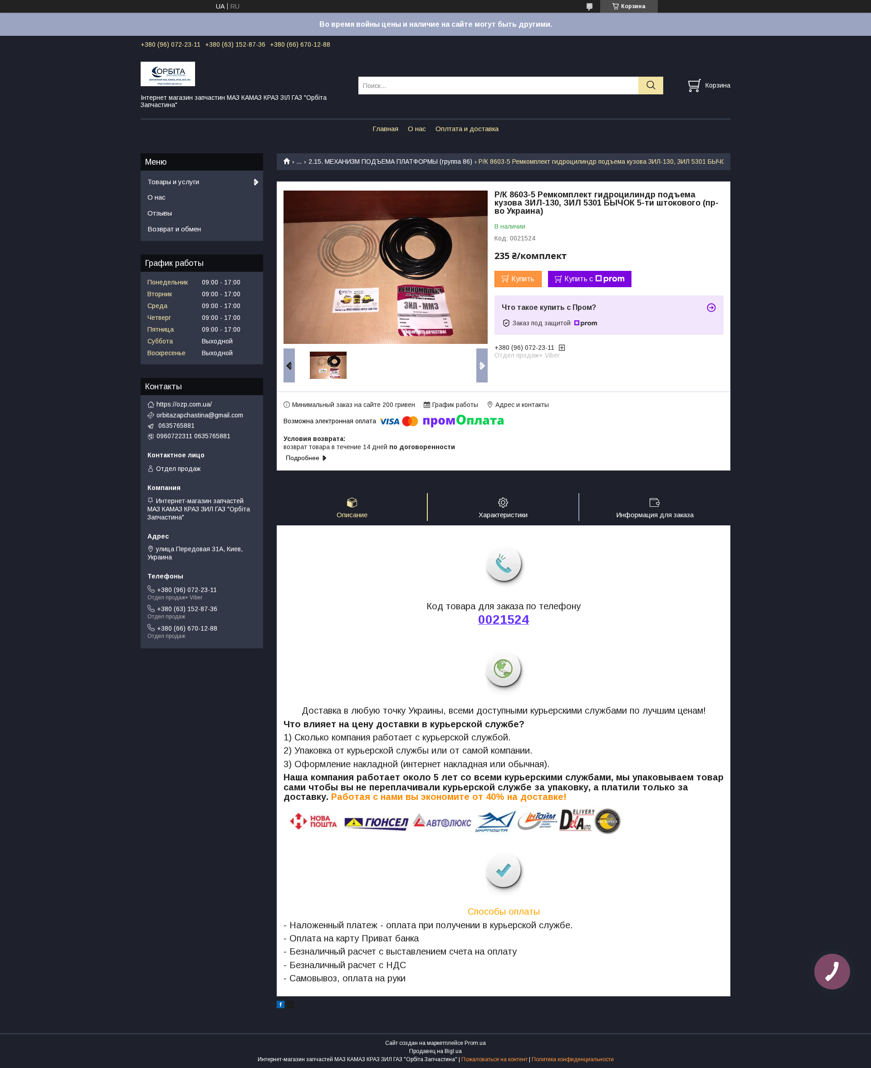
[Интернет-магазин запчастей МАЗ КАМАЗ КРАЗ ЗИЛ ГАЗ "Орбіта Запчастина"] (244, 73)
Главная (385, 128)
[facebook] (280, 1005)
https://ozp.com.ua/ (184, 404)
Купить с (578, 279)
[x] (290, 1005)
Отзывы (159, 213)
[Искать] (650, 85)
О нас (417, 128)
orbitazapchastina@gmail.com (200, 415)
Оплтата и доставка (467, 128)
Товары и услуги (173, 182)
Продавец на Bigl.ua (435, 1051)
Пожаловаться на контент (494, 1059)
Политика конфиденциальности (573, 1059)
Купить (522, 279)
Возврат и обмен (174, 229)
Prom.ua (475, 1043)
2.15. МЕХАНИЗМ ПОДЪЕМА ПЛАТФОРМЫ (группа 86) (390, 161)
